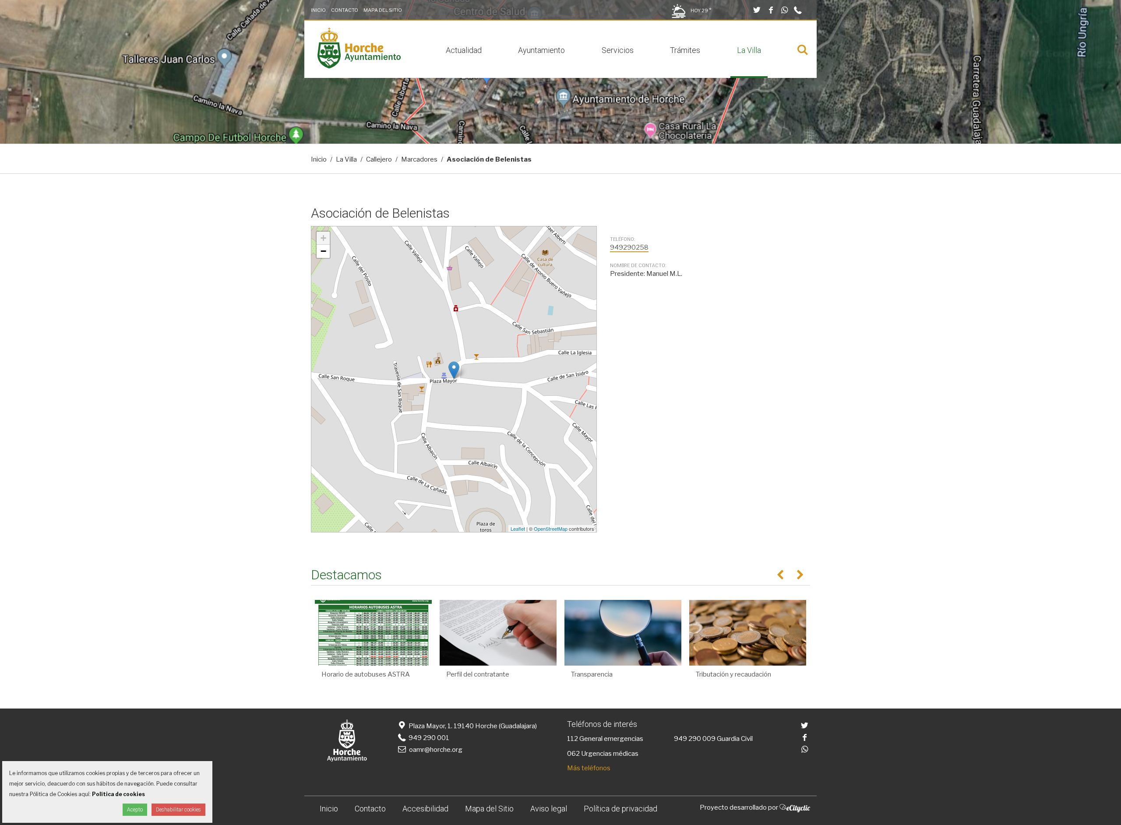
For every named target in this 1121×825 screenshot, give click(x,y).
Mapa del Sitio (382, 10)
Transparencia (592, 674)
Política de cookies (118, 794)
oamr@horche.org (435, 750)
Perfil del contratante (477, 674)
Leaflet (518, 528)
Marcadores (419, 159)
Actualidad (464, 50)
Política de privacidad (620, 808)
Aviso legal (548, 808)
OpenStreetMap (551, 528)
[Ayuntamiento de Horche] (359, 66)
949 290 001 (428, 738)
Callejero (379, 159)
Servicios (618, 50)
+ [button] (323, 238)
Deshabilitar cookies (178, 810)
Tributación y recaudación (733, 674)
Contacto (344, 10)
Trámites (685, 50)
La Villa (749, 50)
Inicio (318, 10)
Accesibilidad (425, 808)
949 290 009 (695, 739)
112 (572, 739)
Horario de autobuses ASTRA (365, 674)
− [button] (323, 251)
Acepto (135, 810)
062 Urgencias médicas (602, 754)
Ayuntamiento (541, 50)
